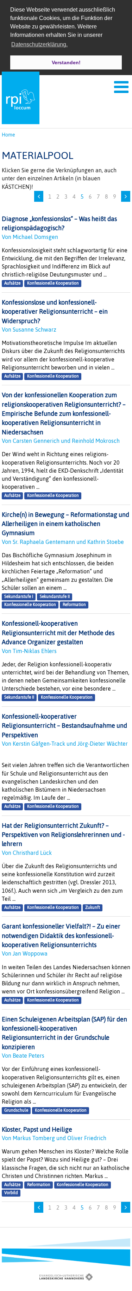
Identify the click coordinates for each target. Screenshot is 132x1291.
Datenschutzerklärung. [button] (39, 44)
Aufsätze (12, 283)
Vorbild (11, 1192)
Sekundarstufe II (55, 596)
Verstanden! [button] (66, 62)
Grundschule (16, 1110)
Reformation (74, 604)
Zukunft (92, 907)
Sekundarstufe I (18, 596)
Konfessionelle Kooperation (53, 283)
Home (8, 135)
